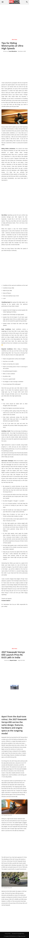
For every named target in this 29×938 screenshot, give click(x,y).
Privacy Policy (7, 933)
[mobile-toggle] (2, 2)
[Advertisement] (14, 19)
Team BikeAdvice (13, 51)
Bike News (14, 39)
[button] (27, 2)
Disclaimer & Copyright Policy (18, 933)
